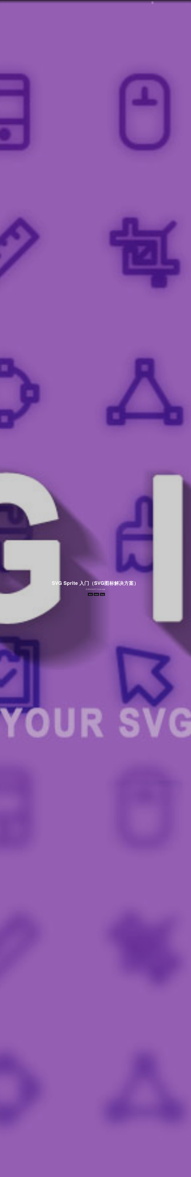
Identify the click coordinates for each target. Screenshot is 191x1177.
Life (91, 594)
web (97, 594)
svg (103, 594)
